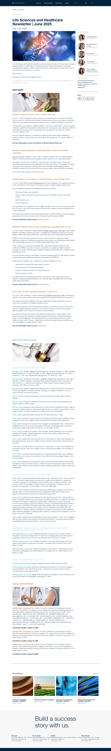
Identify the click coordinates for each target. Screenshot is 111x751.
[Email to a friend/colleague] (79, 98)
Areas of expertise (48, 3)
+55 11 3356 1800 (16, 741)
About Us (38, 3)
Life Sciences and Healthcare (86, 80)
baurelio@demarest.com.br (92, 55)
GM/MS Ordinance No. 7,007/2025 (54, 231)
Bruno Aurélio (90, 53)
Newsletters (21, 10)
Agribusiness (81, 87)
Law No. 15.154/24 (18, 157)
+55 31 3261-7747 (86, 741)
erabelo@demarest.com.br (92, 38)
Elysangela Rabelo (92, 37)
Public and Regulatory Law (85, 82)
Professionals (59, 3)
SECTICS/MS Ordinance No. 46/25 (54, 295)
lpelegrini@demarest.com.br (92, 63)
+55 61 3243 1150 (56, 741)
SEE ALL (95, 673)
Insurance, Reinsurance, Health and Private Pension (87, 85)
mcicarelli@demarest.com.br (92, 72)
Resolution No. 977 (40, 183)
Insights (67, 3)
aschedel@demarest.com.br (92, 47)
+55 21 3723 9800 (37, 741)
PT (75, 3)
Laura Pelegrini (91, 62)
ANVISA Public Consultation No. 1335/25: (26, 608)
